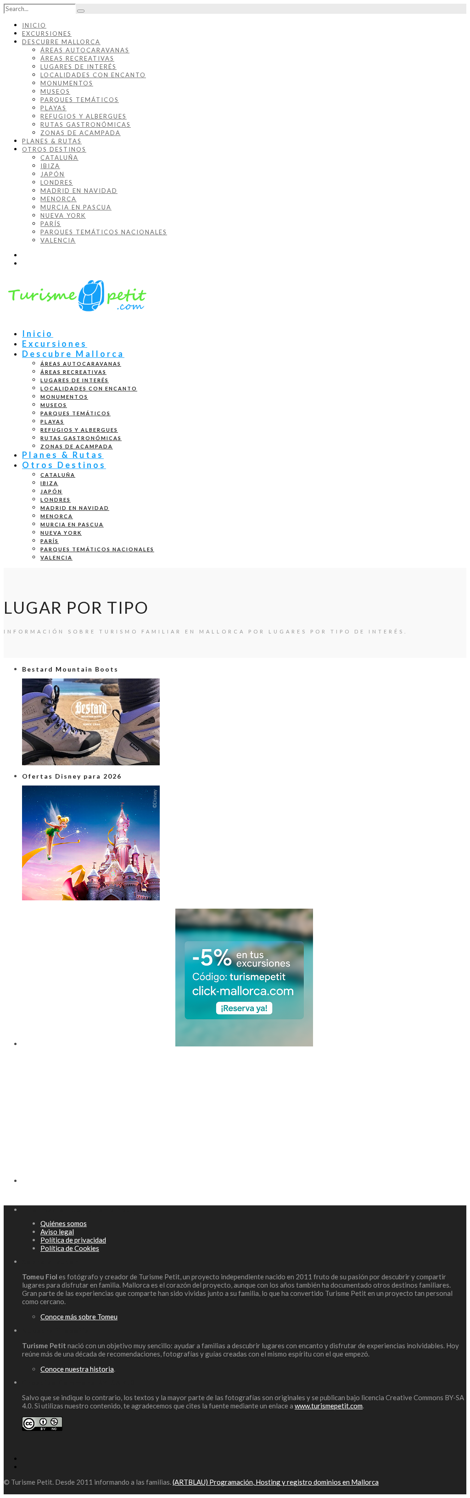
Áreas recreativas (77, 58)
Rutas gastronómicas (85, 124)
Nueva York (63, 215)
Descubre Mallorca (61, 41)
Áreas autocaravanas (84, 50)
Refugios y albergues (83, 116)
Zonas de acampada (80, 132)
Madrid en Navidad (79, 190)
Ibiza (50, 166)
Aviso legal (57, 1231)
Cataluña (59, 157)
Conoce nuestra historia (77, 1369)
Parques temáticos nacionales (103, 232)
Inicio (34, 25)
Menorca (58, 199)
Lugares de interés (78, 66)
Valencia (58, 240)
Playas (53, 108)
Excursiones (47, 33)
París (50, 223)
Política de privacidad (73, 1240)
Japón (52, 174)
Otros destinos (54, 149)
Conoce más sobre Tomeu (79, 1316)
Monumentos (66, 83)
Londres (56, 182)
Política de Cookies (69, 1248)
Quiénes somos (63, 1223)
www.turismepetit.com (329, 1406)
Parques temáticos (79, 99)
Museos (55, 91)
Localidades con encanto (93, 75)
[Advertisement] (244, 1119)
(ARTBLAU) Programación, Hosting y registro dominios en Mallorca (276, 1482)
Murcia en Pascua (76, 207)
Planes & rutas (52, 141)
